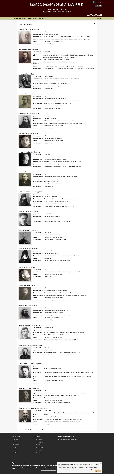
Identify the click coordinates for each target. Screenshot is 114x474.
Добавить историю (64, 12)
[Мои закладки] (93, 2)
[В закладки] (94, 23)
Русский (99, 5)
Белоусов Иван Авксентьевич (28, 114)
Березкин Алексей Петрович (28, 211)
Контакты (15, 452)
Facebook (40, 439)
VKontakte (40, 442)
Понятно (98, 471)
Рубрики (29, 18)
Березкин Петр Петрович (27, 230)
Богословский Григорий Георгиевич (30, 388)
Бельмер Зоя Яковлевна (26, 172)
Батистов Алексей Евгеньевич (29, 29)
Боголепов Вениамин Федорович (29, 325)
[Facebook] (91, 15)
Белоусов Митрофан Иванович (29, 133)
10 (39, 429)
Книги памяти (22, 18)
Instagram (40, 447)
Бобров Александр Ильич (27, 286)
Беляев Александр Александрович (30, 192)
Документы (16, 450)
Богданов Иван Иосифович (27, 305)
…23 (42, 429)
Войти (99, 2)
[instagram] (98, 15)
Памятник (15, 18)
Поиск (99, 18)
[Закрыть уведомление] (101, 463)
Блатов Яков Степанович (27, 267)
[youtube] (101, 15)
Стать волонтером (43, 18)
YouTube (40, 452)
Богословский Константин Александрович (33, 408)
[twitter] (96, 15)
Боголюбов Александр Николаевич (30, 345)
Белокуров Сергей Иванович (28, 74)
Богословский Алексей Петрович (30, 364)
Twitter (39, 444)
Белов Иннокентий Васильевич (29, 49)
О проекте (34, 18)
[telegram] (93, 15)
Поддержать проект (49, 12)
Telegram (40, 450)
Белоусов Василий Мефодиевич (29, 94)
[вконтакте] (88, 15)
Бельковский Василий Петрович (29, 152)
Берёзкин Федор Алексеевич (28, 248)
